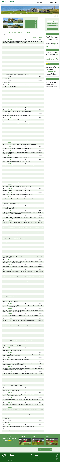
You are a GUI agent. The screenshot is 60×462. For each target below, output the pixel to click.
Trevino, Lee (9, 159)
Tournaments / (5, 16)
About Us (31, 454)
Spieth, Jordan (10, 387)
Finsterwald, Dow (10, 105)
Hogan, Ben (9, 72)
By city (48, 25)
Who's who (45, 2)
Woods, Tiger (10, 303)
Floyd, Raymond (10, 215)
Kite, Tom (9, 205)
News (56, 2)
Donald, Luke (10, 366)
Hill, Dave (9, 155)
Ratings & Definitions (34, 455)
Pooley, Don (9, 225)
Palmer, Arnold (10, 121)
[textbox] (27, 20)
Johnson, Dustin (10, 392)
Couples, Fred (10, 264)
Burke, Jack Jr (10, 244)
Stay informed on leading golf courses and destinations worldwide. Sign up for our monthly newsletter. (21, 449)
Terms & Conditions (33, 456)
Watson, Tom (10, 188)
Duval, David (9, 298)
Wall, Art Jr (9, 113)
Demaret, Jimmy (10, 84)
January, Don (9, 184)
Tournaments (39, 2)
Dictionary (51, 2)
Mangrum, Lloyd (10, 240)
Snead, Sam (9, 92)
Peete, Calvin (10, 220)
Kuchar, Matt (10, 361)
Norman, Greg (10, 253)
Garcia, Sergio (10, 347)
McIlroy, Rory (10, 39)
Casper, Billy (9, 117)
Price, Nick (9, 274)
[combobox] (31, 21)
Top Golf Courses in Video (34, 459)
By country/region (51, 23)
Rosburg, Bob (10, 109)
